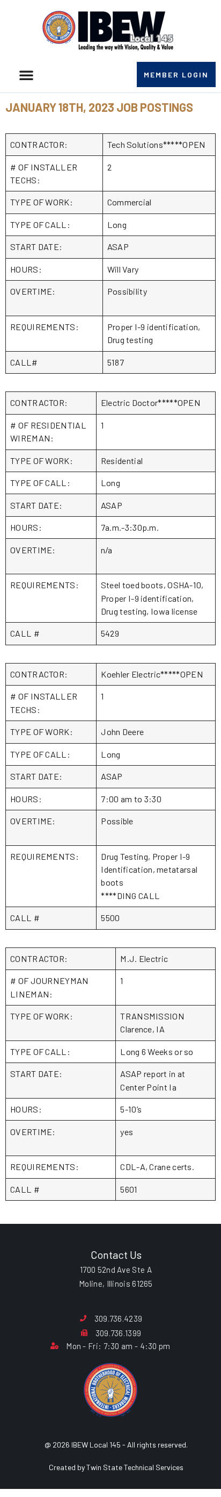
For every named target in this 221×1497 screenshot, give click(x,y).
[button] (26, 74)
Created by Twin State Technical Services (116, 1467)
